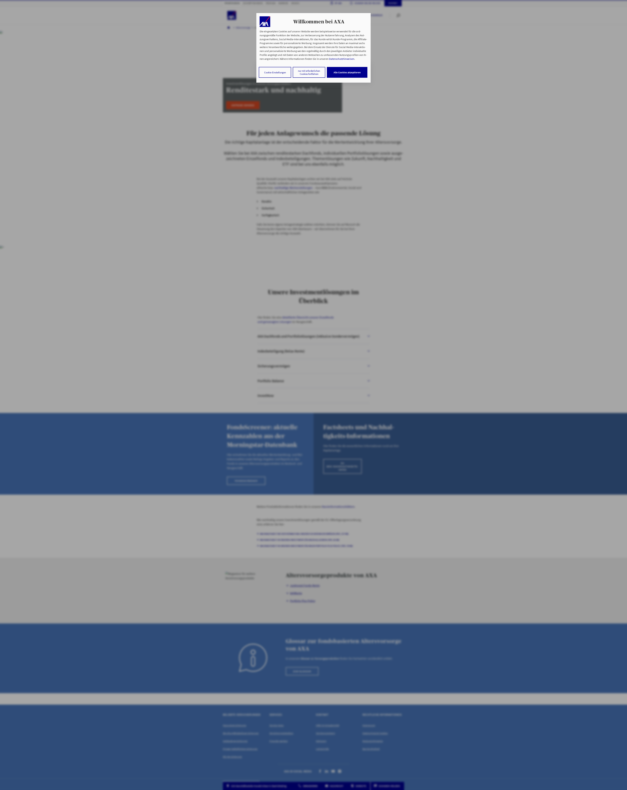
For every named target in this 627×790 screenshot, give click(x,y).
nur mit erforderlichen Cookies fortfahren (309, 72)
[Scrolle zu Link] (265, 21)
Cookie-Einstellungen (275, 72)
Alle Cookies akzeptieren (347, 72)
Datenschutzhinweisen (341, 58)
